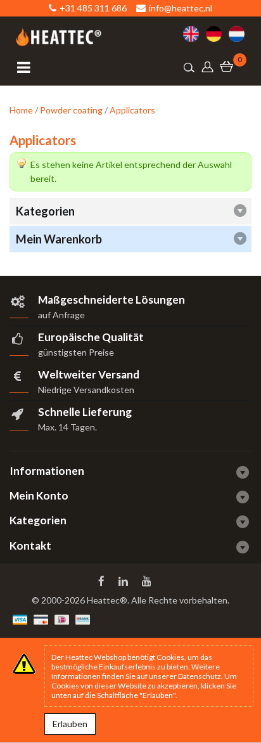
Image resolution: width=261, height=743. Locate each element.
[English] (194, 34)
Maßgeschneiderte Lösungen (111, 299)
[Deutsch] (217, 34)
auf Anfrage (61, 314)
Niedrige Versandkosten (86, 389)
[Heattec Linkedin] (124, 581)
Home (21, 110)
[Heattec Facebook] (102, 581)
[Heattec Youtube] (148, 581)
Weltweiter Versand (88, 374)
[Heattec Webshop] (58, 37)
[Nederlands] (240, 34)
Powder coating (71, 110)
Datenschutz (199, 676)
